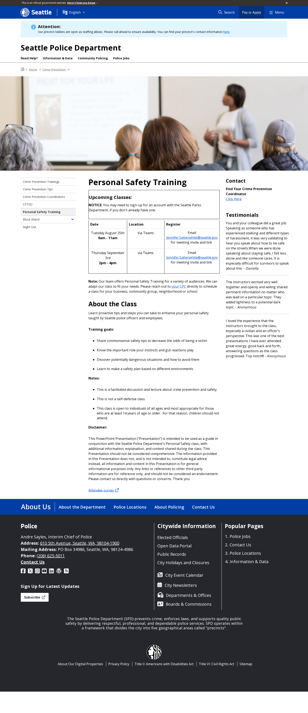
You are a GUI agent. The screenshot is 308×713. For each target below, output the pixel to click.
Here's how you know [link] (81, 3)
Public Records (171, 554)
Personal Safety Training (42, 212)
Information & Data (57, 58)
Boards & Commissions (189, 604)
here (226, 32)
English (75, 12)
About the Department (82, 507)
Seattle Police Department (71, 48)
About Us (36, 506)
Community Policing (93, 58)
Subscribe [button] (32, 597)
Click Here (234, 199)
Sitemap (245, 664)
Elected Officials (172, 537)
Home (33, 69)
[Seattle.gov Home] (23, 69)
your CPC (179, 286)
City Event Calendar (184, 575)
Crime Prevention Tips (38, 189)
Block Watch (31, 219)
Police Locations (130, 507)
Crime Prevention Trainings (41, 182)
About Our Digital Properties (80, 664)
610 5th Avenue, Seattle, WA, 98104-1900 (79, 543)
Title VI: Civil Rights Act (216, 664)
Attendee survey (101, 490)
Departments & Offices (188, 595)
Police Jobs (121, 58)
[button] (286, 3)
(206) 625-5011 (51, 555)
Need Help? (29, 58)
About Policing (169, 507)
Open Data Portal (174, 546)
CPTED (27, 204)
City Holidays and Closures (183, 562)
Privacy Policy (118, 664)
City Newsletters (181, 585)
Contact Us (203, 507)
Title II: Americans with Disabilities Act (164, 664)
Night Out (29, 227)
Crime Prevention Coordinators (44, 197)
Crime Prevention (54, 69)
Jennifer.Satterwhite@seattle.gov (192, 237)
